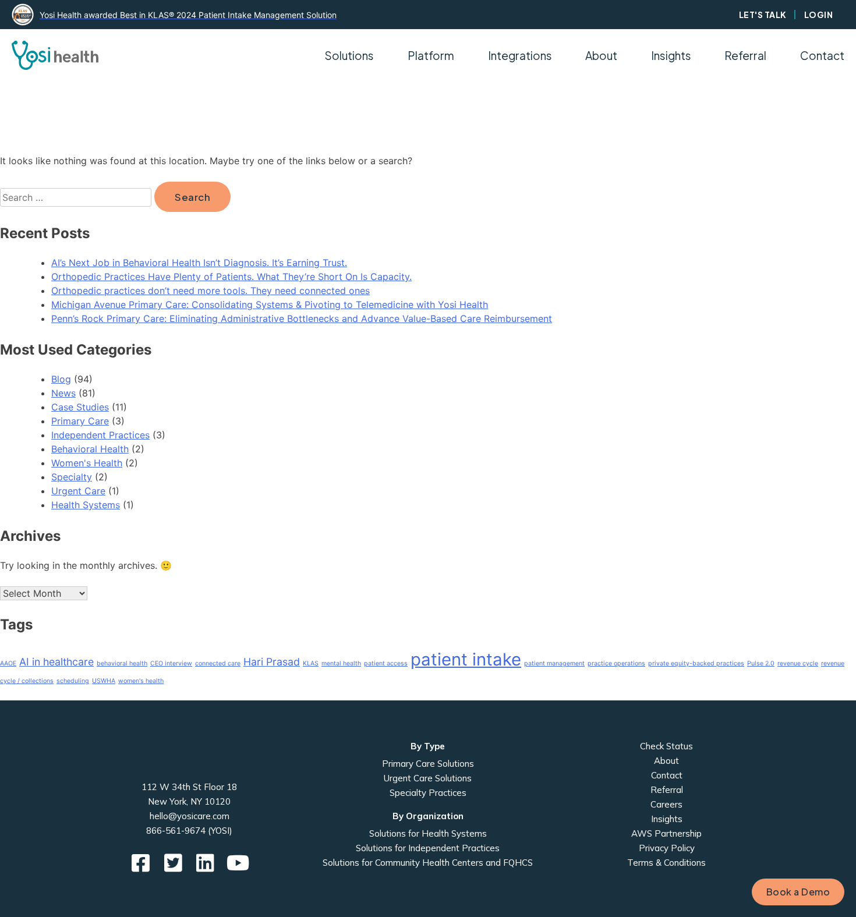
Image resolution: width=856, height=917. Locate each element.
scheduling (72, 681)
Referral (745, 55)
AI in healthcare (56, 662)
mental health (341, 663)
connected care (217, 663)
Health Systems (85, 505)
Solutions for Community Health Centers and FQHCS (428, 862)
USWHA (103, 681)
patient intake (466, 659)
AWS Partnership (666, 833)
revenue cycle (797, 663)
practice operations (616, 663)
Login (818, 14)
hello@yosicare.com (189, 816)
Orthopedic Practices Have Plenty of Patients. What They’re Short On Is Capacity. (231, 276)
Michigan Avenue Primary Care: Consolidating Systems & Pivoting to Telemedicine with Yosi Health (269, 304)
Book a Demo (798, 892)
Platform (431, 55)
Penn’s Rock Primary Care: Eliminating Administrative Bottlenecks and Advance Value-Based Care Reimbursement (301, 318)
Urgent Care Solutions (428, 778)
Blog (61, 379)
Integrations (520, 55)
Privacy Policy (667, 848)
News (63, 393)
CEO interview (171, 663)
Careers (666, 804)
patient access (386, 663)
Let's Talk (763, 14)
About (666, 760)
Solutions (349, 55)
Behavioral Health (90, 449)
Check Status (666, 746)
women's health (141, 681)
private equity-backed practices (696, 663)
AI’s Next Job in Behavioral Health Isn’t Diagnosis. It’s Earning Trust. (199, 262)
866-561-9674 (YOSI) (189, 830)
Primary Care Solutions (428, 763)
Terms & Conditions (666, 862)
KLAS (311, 663)
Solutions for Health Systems (428, 833)
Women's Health (86, 463)
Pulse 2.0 (760, 663)
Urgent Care (78, 491)
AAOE (8, 663)
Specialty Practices (428, 792)
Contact (822, 55)
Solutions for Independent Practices (428, 848)
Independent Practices (100, 435)
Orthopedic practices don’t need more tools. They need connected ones (210, 290)
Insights (671, 55)
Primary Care (80, 421)
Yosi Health (190, 755)
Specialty (71, 477)
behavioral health (122, 663)
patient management (554, 663)
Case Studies (80, 407)
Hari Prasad (271, 662)
